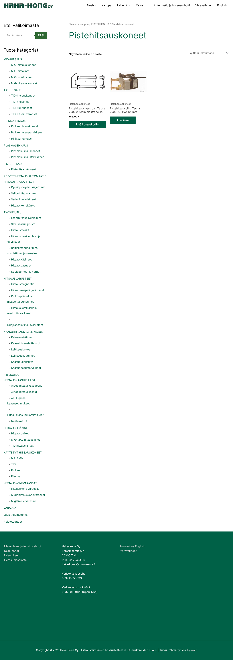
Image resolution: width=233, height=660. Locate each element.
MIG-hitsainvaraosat (24, 83)
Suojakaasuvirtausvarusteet (25, 325)
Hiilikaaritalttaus (21, 138)
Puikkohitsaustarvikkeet (26, 132)
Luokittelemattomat (16, 514)
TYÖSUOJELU (12, 212)
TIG (13, 464)
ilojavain (192, 650)
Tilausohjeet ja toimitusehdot (22, 546)
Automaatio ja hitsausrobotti (172, 5)
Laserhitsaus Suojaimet (26, 218)
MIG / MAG (18, 458)
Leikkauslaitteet (21, 349)
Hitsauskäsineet (21, 259)
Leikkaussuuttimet (23, 355)
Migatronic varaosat (23, 501)
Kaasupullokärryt (22, 362)
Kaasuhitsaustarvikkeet (26, 368)
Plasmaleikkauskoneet (25, 151)
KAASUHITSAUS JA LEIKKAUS (23, 332)
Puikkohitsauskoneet (24, 126)
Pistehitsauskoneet (23, 169)
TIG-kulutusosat (21, 108)
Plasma (15, 476)
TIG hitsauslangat (22, 445)
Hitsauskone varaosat (25, 488)
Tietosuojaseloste (15, 560)
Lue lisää (123, 120)
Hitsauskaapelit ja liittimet (27, 290)
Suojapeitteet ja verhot (25, 271)
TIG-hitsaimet (20, 101)
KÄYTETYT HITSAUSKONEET (23, 452)
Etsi (41, 35)
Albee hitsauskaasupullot (27, 385)
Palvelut (122, 5)
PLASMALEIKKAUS (16, 145)
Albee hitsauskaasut (24, 392)
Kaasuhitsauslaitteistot (25, 343)
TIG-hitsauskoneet (23, 95)
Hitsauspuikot (20, 433)
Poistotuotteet (13, 521)
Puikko (15, 470)
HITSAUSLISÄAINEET (17, 428)
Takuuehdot (11, 551)
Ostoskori (142, 5)
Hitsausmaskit (20, 230)
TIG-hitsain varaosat (24, 114)
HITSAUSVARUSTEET (18, 278)
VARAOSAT (11, 507)
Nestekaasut (19, 421)
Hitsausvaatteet (21, 265)
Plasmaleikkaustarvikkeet (27, 157)
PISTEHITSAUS (13, 164)
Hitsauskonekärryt (23, 205)
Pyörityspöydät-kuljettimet (28, 187)
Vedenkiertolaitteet (23, 199)
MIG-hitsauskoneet (23, 65)
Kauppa (106, 5)
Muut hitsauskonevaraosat (28, 495)
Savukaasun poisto (23, 224)
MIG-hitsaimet (20, 71)
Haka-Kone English (132, 546)
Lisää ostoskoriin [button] (87, 124)
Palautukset (11, 555)
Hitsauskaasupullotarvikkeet (25, 415)
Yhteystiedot (203, 5)
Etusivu (91, 5)
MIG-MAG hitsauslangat (26, 439)
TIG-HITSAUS (12, 90)
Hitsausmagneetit (22, 284)
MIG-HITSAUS (13, 59)
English (222, 5)
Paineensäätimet (22, 337)
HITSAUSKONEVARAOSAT (20, 483)
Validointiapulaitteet (24, 193)
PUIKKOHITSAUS (15, 121)
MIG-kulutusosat (21, 77)
